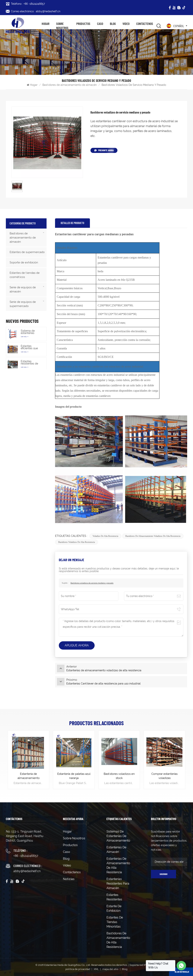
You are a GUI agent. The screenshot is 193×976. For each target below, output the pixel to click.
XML (96, 969)
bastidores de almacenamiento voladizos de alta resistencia (152, 536)
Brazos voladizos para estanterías (165, 776)
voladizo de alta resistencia (105, 536)
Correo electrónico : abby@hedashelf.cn (35, 11)
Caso (100, 24)
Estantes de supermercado (27, 252)
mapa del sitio (110, 969)
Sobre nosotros (62, 26)
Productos (83, 24)
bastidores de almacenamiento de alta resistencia (118, 940)
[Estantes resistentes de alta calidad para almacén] (13, 364)
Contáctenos (144, 24)
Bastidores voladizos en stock (74, 776)
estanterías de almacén (116, 850)
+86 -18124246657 (25, 856)
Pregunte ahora (106, 150)
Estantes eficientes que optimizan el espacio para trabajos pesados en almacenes (31, 347)
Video (126, 24)
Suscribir (163, 874)
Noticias (68, 879)
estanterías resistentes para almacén (117, 883)
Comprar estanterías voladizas (119, 776)
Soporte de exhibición (24, 262)
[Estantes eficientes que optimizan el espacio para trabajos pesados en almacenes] (13, 349)
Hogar (45, 24)
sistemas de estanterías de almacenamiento (118, 836)
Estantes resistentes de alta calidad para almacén (31, 362)
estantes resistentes (114, 897)
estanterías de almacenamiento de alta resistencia (118, 865)
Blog (113, 24)
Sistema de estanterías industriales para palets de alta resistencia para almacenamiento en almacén (31, 332)
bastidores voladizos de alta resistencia (76, 542)
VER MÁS (24, 337)
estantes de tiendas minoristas (114, 922)
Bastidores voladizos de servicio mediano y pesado (91, 583)
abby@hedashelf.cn (27, 871)
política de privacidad (77, 969)
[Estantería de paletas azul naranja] (28, 751)
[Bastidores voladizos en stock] (74, 751)
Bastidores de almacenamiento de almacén (69, 84)
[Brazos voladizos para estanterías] (164, 751)
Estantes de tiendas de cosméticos (25, 275)
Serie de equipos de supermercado (23, 304)
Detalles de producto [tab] (72, 223)
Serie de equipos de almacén (23, 289)
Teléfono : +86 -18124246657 (28, 3)
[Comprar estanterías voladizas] (119, 751)
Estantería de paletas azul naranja (28, 776)
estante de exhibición (113, 908)
